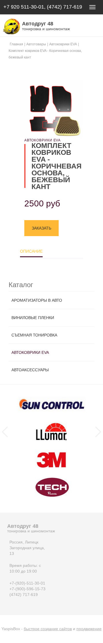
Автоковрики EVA (30, 352)
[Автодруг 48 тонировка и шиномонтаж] (10, 26)
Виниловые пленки (32, 317)
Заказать (41, 228)
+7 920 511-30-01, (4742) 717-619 (42, 7)
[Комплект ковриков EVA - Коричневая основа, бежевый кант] (51, 109)
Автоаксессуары (30, 370)
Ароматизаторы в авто (36, 300)
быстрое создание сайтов (48, 628)
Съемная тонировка (34, 335)
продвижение (89, 628)
